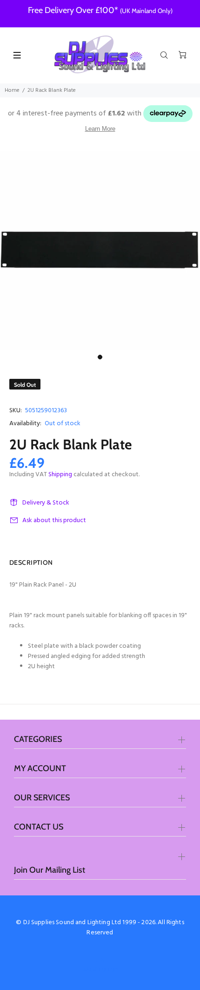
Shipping (60, 474)
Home (12, 90)
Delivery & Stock (45, 503)
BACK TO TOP (100, 969)
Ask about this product (54, 520)
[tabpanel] (100, 250)
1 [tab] (100, 357)
